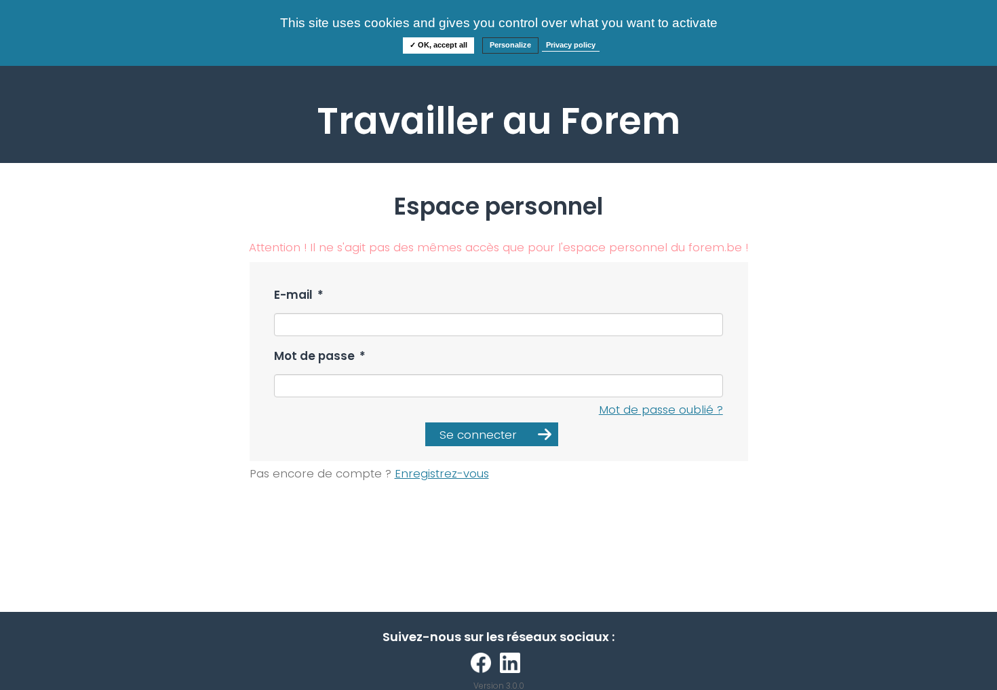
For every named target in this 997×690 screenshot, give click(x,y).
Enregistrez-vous (442, 473)
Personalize (510, 45)
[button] (491, 434)
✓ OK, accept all (438, 45)
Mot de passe (320, 356)
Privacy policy (570, 45)
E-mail (299, 295)
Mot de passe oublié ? (661, 409)
